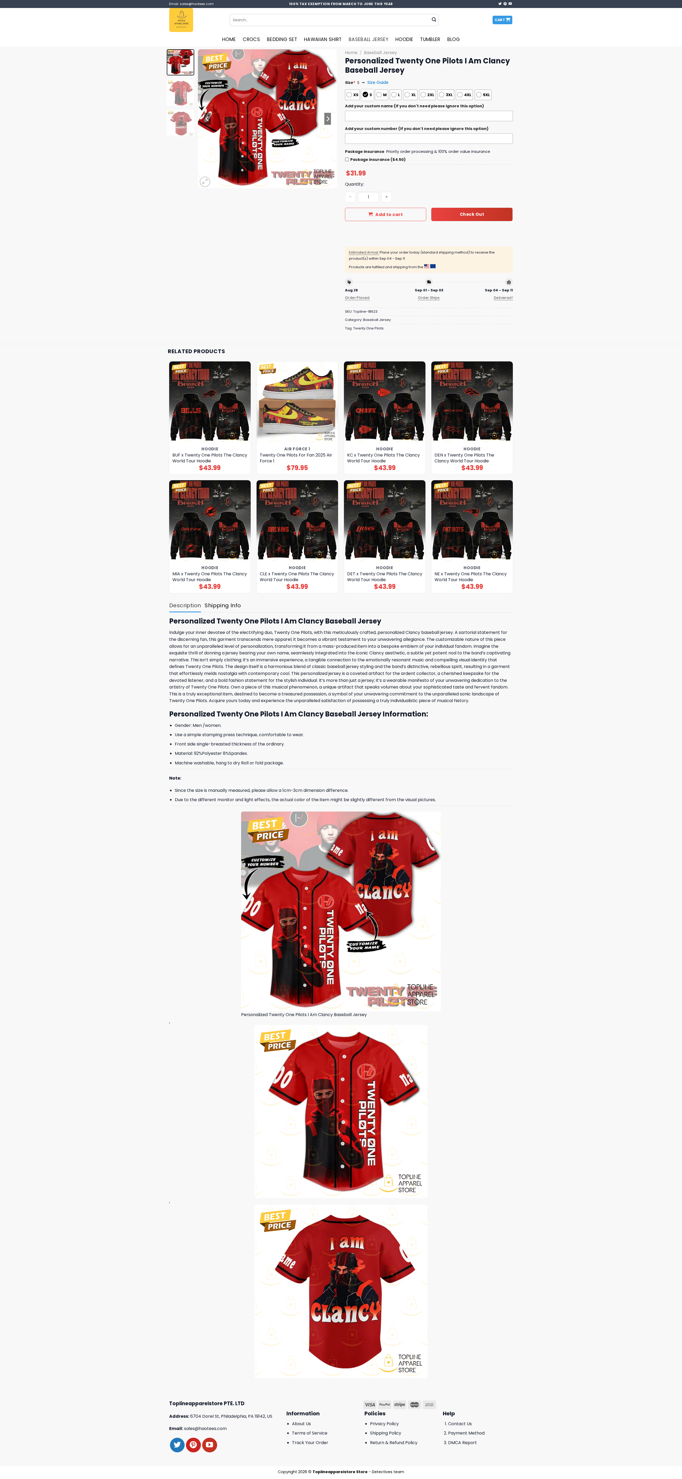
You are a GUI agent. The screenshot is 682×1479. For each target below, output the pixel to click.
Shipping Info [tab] (223, 605)
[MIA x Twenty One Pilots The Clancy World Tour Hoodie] (210, 521)
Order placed (357, 297)
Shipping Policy (385, 1433)
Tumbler (430, 39)
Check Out (472, 214)
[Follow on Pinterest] (505, 4)
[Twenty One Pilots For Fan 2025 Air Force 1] (297, 402)
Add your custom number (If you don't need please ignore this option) (417, 128)
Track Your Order (310, 1443)
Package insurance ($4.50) (378, 159)
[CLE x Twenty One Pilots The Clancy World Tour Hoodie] (297, 521)
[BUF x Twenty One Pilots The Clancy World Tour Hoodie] (210, 402)
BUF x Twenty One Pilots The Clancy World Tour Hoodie (209, 458)
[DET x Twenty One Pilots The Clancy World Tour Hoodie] (385, 521)
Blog (453, 39)
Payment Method (466, 1433)
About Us (301, 1424)
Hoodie (404, 39)
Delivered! (503, 297)
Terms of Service (309, 1433)
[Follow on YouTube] (510, 4)
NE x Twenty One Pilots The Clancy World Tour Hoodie (471, 577)
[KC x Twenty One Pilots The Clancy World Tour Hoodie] (385, 402)
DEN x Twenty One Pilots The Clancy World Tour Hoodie (464, 458)
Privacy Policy (384, 1424)
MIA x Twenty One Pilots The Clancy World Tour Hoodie (209, 577)
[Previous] (207, 119)
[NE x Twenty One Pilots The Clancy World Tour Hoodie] (472, 521)
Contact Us (460, 1424)
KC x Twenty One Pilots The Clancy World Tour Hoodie (383, 458)
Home (229, 39)
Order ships (429, 297)
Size (350, 82)
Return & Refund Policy (393, 1443)
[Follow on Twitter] (500, 4)
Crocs (251, 39)
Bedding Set (282, 39)
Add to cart (389, 214)
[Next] (327, 119)
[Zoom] (205, 182)
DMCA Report (462, 1443)
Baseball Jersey (368, 39)
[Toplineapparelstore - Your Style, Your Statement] (195, 20)
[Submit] (434, 20)
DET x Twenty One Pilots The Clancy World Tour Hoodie (384, 577)
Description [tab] (185, 605)
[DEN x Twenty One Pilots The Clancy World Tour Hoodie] (472, 402)
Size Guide (377, 82)
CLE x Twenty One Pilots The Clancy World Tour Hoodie (297, 577)
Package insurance (364, 151)
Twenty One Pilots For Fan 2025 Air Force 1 (296, 458)
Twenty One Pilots (368, 328)
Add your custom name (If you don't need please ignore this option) (414, 106)
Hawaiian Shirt (323, 39)
